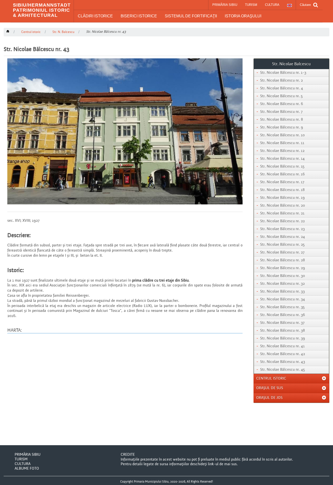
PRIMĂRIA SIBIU (224, 5)
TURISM (251, 5)
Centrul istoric (31, 32)
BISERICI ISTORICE (139, 16)
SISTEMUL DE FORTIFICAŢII (191, 16)
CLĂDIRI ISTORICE (95, 16)
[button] (95, 16)
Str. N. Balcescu (63, 32)
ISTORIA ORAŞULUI (243, 16)
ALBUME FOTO (27, 469)
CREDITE (128, 455)
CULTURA (272, 5)
